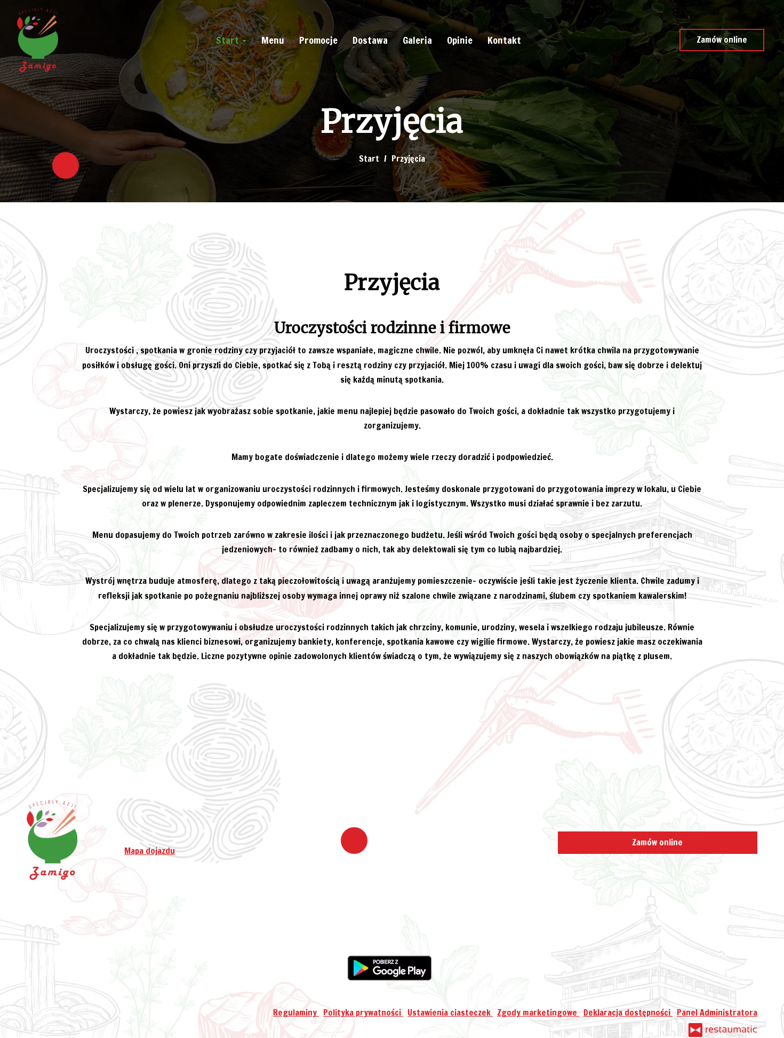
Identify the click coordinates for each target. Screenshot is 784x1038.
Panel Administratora (717, 1012)
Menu (272, 40)
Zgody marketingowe (538, 1012)
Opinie (460, 40)
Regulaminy (296, 1012)
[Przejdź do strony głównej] (37, 40)
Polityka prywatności (363, 1012)
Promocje (318, 40)
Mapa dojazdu (149, 851)
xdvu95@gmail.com (186, 836)
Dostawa (370, 40)
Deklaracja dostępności (628, 1012)
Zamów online (722, 39)
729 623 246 (180, 821)
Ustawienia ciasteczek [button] (450, 1012)
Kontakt (504, 40)
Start (228, 40)
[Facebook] (65, 165)
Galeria (417, 40)
